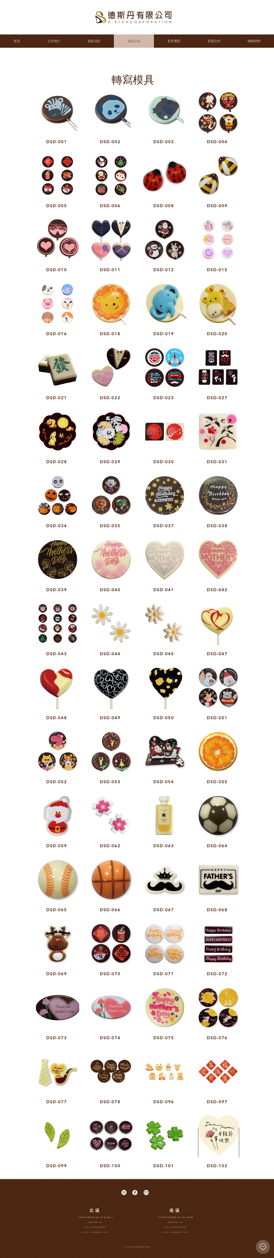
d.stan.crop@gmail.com (95, 1232)
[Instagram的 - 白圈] (124, 1192)
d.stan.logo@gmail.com (175, 1232)
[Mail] (146, 1192)
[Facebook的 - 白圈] (134, 1192)
